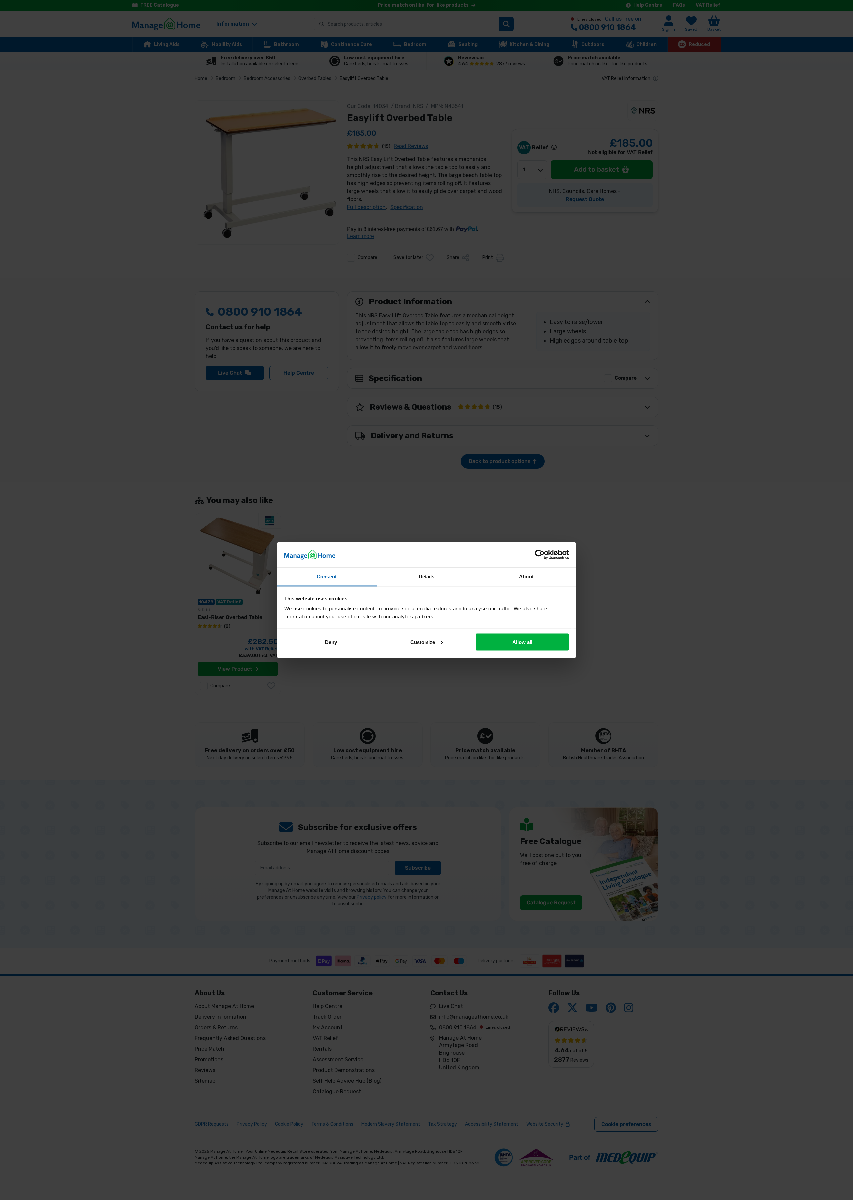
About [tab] (526, 576)
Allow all (522, 642)
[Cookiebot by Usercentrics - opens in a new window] (540, 554)
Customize (422, 642)
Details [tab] (427, 576)
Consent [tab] (327, 576)
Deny (331, 642)
